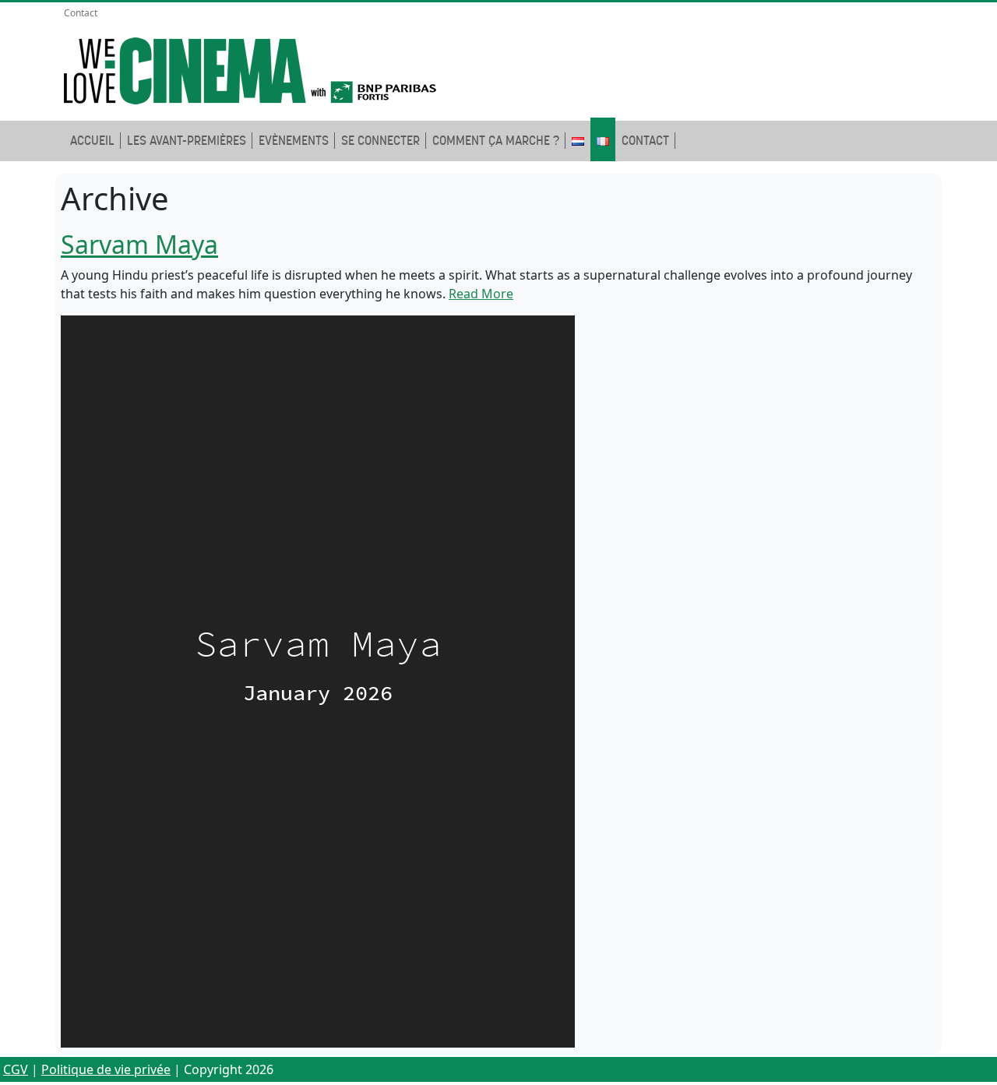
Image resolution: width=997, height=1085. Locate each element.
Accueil (92, 140)
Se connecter (380, 140)
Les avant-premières (186, 140)
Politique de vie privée (106, 1069)
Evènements (294, 140)
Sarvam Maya (139, 244)
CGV (15, 1069)
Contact (80, 12)
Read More (481, 293)
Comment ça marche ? (495, 140)
